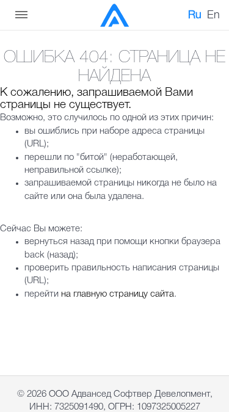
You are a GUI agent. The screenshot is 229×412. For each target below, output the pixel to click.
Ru (195, 15)
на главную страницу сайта (117, 294)
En (213, 15)
